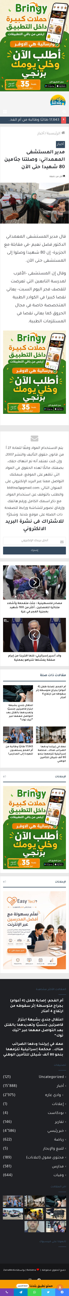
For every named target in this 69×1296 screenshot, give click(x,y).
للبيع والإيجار (53, 1149)
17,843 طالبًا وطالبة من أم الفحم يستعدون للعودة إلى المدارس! (19, 750)
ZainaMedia (9, 1270)
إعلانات (58, 1104)
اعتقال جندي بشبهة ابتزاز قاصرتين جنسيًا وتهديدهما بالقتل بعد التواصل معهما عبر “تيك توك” (19, 712)
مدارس (58, 1167)
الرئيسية (54, 134)
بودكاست (56, 1113)
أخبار (41, 134)
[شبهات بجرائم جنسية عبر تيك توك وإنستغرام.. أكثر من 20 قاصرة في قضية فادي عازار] (35, 1226)
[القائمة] (5, 112)
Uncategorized (51, 1077)
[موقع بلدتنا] (58, 99)
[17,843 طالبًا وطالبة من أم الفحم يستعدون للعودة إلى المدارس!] (18, 734)
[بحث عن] (64, 112)
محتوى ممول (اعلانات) (45, 1158)
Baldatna (31, 1270)
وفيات (58, 1175)
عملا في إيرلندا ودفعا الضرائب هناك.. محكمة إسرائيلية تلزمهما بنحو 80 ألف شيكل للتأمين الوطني (52, 754)
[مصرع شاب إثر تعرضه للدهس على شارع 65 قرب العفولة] (13, 1214)
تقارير (59, 1122)
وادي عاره (53, 1095)
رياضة (59, 1140)
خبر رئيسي (55, 1131)
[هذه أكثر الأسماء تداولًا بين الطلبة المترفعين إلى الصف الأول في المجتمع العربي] (56, 1226)
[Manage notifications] (60, 1288)
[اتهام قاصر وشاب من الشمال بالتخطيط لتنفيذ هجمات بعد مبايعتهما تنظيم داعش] (56, 1214)
